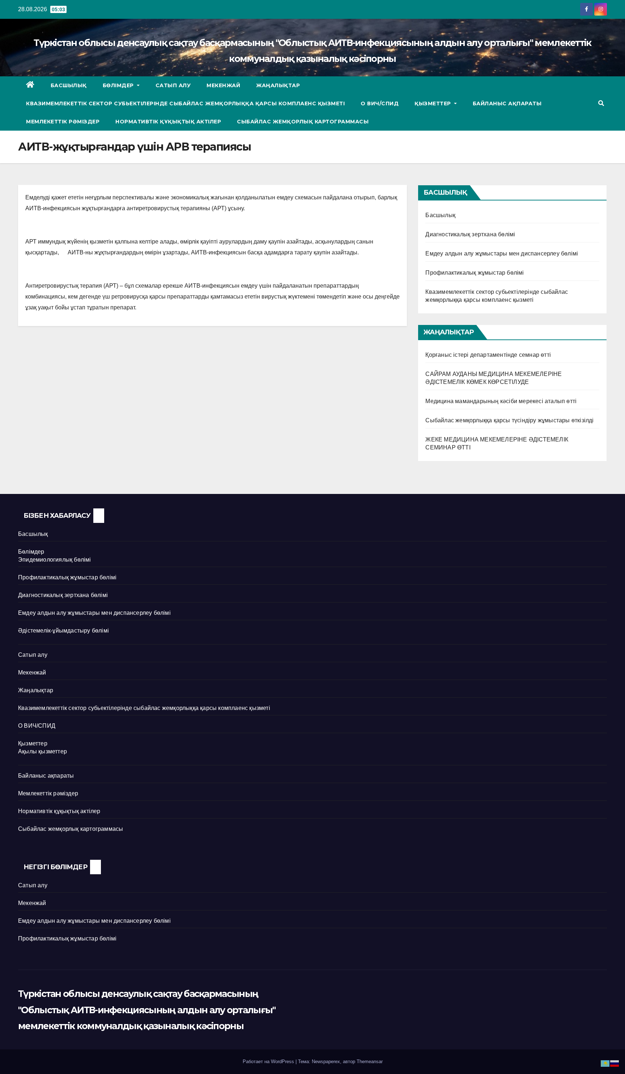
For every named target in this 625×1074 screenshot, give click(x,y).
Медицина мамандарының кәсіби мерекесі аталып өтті (501, 401)
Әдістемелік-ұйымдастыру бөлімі (63, 630)
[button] (601, 103)
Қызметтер (433, 103)
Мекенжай (223, 85)
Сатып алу (173, 85)
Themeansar (370, 1061)
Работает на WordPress (269, 1061)
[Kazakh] (605, 1063)
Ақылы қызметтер (42, 751)
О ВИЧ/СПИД (380, 103)
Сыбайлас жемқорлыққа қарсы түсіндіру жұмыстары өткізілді (509, 420)
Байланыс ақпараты (507, 103)
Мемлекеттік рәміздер (62, 121)
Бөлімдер (119, 85)
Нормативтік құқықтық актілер (168, 121)
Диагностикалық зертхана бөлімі (470, 234)
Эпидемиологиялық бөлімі (54, 560)
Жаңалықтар (278, 85)
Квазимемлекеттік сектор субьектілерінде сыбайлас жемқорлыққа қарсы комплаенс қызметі (185, 103)
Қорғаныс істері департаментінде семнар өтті (488, 355)
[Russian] (615, 1063)
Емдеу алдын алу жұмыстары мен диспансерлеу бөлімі (501, 253)
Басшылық (69, 85)
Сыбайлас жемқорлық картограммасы (303, 121)
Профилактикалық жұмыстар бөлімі (474, 273)
